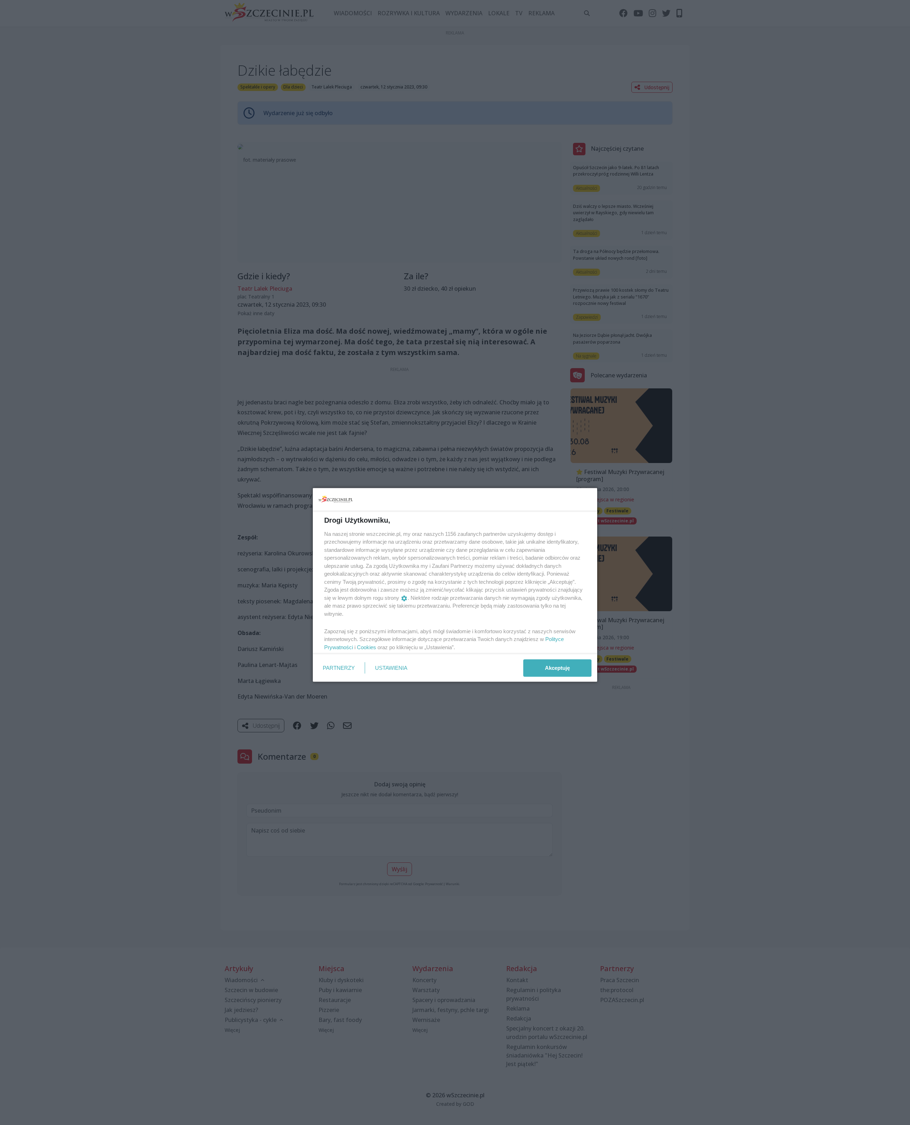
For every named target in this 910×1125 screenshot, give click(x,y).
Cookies (366, 647)
